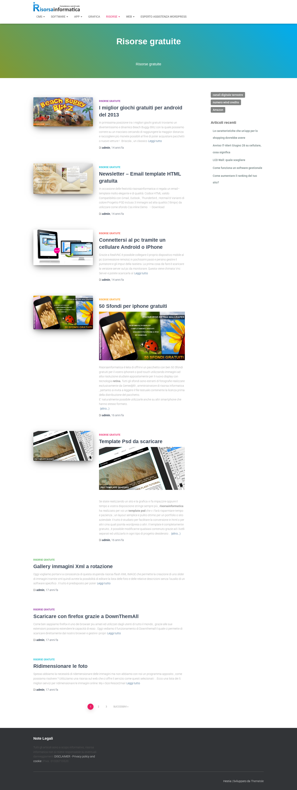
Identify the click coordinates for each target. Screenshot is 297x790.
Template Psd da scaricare (130, 441)
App (77, 16)
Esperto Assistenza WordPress (163, 16)
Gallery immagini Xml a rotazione (73, 566)
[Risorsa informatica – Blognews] (56, 6)
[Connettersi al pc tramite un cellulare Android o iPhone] (63, 247)
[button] (44, 16)
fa (117, 147)
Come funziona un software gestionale (237, 167)
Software (58, 16)
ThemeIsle (257, 781)
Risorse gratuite (109, 101)
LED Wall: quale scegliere (229, 160)
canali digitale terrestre (228, 94)
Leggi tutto (155, 141)
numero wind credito (226, 102)
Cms (39, 16)
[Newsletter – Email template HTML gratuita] (63, 178)
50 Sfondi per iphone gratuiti (133, 306)
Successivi (120, 706)
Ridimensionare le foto (60, 666)
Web (129, 16)
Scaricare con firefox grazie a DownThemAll (86, 616)
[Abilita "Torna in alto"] (289, 782)
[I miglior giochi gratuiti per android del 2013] (63, 111)
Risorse (112, 16)
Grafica (94, 16)
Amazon (218, 109)
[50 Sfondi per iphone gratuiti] (63, 312)
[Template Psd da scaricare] (63, 446)
